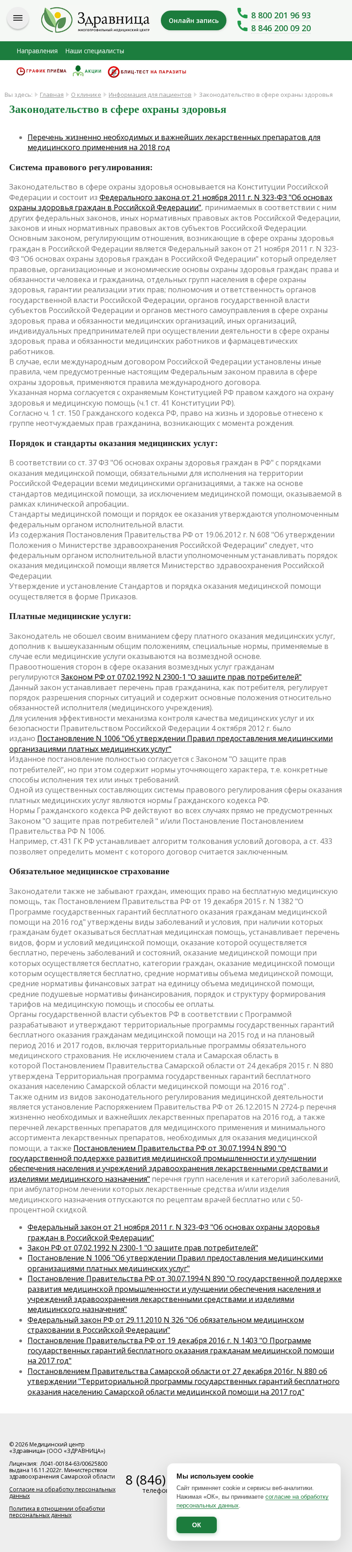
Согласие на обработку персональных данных (62, 1492)
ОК (196, 1525)
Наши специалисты (94, 50)
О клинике (86, 94)
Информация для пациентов (150, 94)
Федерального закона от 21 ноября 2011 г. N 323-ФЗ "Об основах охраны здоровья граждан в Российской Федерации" (170, 202)
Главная (52, 94)
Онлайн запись (194, 20)
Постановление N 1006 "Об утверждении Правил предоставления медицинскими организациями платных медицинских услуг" (171, 743)
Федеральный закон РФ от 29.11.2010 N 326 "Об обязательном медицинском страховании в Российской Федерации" (166, 1325)
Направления (37, 50)
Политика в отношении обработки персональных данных (57, 1512)
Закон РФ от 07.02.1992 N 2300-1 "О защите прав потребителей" (143, 1248)
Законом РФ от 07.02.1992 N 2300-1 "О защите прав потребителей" (181, 677)
